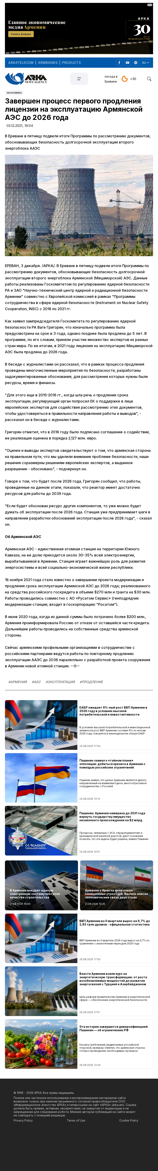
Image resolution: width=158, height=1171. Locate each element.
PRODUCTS (71, 63)
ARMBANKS (48, 63)
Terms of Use (76, 1120)
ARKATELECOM (21, 63)
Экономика (14, 92)
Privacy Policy (23, 1120)
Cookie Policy (128, 1120)
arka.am (118, 1105)
